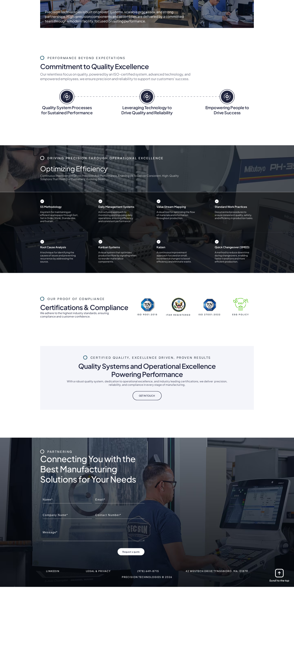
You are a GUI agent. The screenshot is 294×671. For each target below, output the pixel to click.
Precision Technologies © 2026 (147, 613)
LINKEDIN (52, 607)
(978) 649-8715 (148, 607)
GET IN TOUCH (147, 431)
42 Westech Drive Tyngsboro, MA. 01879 (217, 607)
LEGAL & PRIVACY (98, 607)
